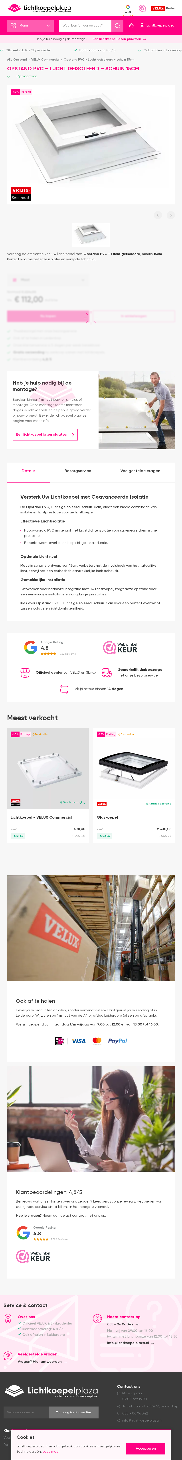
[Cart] (131, 25)
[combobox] (48, 280)
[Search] (117, 26)
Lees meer (51, 1452)
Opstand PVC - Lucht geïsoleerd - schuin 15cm (99, 59)
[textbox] (48, 280)
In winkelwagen (134, 316)
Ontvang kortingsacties (73, 1412)
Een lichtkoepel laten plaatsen (117, 39)
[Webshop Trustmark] (142, 8)
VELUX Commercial (45, 59)
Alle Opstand (17, 59)
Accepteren (146, 1448)
